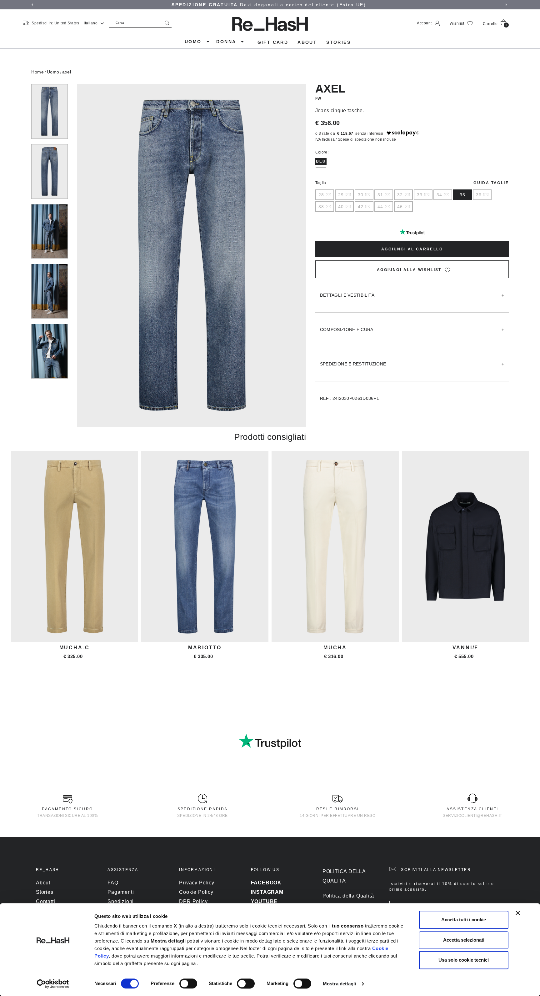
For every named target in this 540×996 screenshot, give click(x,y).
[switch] (188, 983)
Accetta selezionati (463, 940)
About (307, 42)
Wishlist (457, 23)
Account (425, 23)
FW (318, 98)
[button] (33, 4)
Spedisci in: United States (55, 23)
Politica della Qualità (348, 895)
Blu (321, 161)
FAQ (113, 882)
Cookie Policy (196, 892)
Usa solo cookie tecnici (463, 960)
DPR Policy (193, 901)
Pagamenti (121, 892)
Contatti (45, 901)
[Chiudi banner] (518, 913)
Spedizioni (121, 901)
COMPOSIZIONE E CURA (346, 329)
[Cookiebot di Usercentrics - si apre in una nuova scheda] (53, 983)
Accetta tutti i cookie (463, 919)
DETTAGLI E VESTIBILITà (347, 295)
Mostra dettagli (339, 983)
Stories (338, 42)
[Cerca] (167, 23)
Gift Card (273, 42)
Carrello (495, 24)
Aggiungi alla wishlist (409, 270)
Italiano (91, 23)
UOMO (194, 41)
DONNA (227, 41)
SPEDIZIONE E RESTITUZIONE (353, 363)
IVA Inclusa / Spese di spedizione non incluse (355, 139)
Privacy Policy (196, 882)
